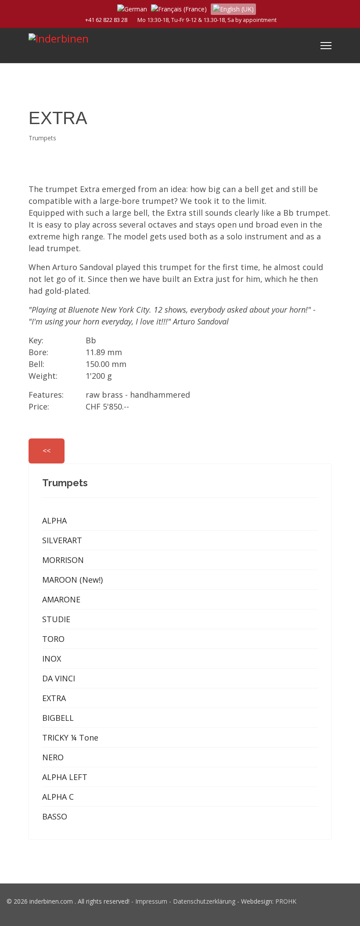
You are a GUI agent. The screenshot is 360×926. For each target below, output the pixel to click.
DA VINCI (58, 678)
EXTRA (54, 698)
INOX (51, 658)
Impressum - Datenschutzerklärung (185, 901)
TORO (53, 639)
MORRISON (63, 560)
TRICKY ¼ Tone (70, 737)
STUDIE (56, 619)
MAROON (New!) (72, 579)
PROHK (285, 901)
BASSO (54, 816)
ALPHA (54, 520)
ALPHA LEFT (64, 777)
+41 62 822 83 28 (106, 20)
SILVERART (62, 540)
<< (46, 451)
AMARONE (61, 599)
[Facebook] (104, 8)
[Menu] (325, 45)
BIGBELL (58, 717)
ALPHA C (58, 796)
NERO (53, 757)
